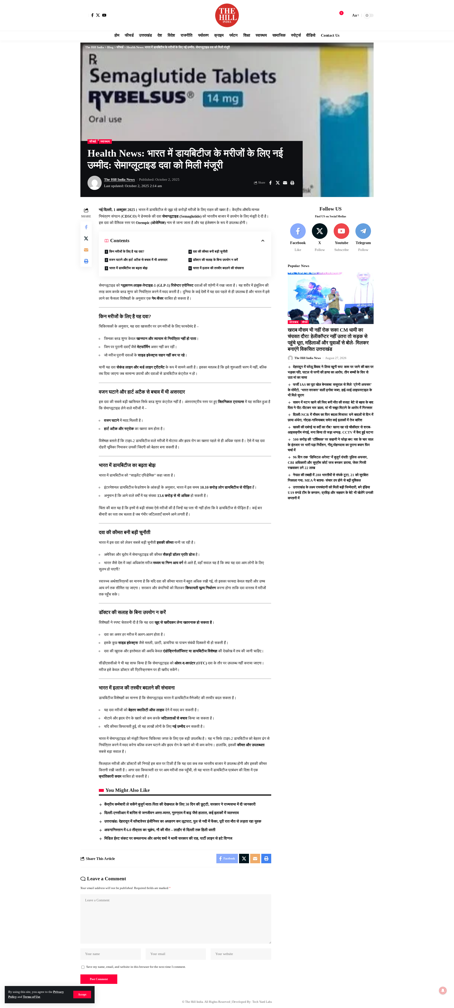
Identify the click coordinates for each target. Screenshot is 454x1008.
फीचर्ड (92, 141)
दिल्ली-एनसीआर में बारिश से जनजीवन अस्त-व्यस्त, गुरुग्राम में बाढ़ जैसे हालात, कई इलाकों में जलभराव (171, 813)
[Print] (292, 183)
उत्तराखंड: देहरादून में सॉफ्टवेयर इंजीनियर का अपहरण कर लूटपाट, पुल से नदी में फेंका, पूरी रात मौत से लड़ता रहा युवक (182, 821)
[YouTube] (104, 15)
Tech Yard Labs (262, 1002)
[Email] (285, 183)
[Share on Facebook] (270, 183)
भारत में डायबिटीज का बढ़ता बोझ (128, 268)
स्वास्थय (105, 141)
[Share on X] (277, 183)
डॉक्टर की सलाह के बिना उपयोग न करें (215, 260)
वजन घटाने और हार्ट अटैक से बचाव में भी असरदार (138, 260)
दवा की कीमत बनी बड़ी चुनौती (210, 251)
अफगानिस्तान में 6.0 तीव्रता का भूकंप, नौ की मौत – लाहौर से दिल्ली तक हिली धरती (159, 830)
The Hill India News (119, 179)
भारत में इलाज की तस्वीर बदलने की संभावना (218, 268)
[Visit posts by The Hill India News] (94, 183)
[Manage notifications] (443, 990)
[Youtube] (341, 237)
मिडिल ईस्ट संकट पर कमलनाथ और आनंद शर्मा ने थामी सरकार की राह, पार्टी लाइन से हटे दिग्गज (168, 838)
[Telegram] (363, 237)
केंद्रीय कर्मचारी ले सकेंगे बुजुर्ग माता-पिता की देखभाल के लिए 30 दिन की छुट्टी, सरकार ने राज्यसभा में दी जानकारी (180, 804)
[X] (98, 15)
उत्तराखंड (293, 322)
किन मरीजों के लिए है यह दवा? (126, 251)
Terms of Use (31, 997)
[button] (82, 994)
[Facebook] (92, 15)
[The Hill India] (227, 15)
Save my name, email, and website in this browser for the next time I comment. (136, 967)
